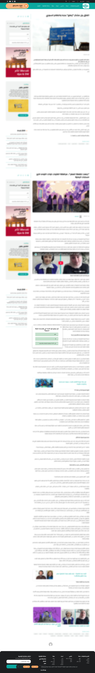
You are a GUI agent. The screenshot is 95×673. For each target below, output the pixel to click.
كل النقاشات (11, 23)
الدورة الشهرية (65, 634)
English (73, 1)
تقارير (88, 658)
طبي (80, 658)
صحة (67, 6)
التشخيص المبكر (60, 635)
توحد (83, 634)
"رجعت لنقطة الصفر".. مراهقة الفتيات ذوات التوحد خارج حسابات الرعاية (17, 165)
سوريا (87, 143)
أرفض (26, 666)
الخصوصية (81, 635)
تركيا (69, 143)
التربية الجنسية (51, 634)
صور (45, 663)
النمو (70, 634)
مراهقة (87, 634)
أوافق (35, 666)
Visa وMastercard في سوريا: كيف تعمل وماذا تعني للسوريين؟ (16, 148)
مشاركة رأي (42, 659)
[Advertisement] (60, 84)
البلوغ (40, 634)
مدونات (88, 663)
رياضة (54, 658)
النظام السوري (74, 143)
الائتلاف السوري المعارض (62, 143)
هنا (71, 135)
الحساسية (86, 635)
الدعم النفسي (53, 635)
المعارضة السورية (81, 143)
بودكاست (43, 670)
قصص (88, 661)
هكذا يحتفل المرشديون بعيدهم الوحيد (18, 134)
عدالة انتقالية (46, 6)
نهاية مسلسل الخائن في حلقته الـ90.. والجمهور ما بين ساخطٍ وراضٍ (16, 154)
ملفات (62, 660)
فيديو (62, 661)
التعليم (77, 635)
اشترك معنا (82, 1)
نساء (57, 6)
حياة (53, 6)
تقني (71, 660)
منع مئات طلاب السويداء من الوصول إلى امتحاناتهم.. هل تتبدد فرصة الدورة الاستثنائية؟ (17, 143)
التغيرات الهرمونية (58, 634)
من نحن (88, 1)
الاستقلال (35, 634)
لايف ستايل (79, 661)
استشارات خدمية (69, 658)
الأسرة (72, 635)
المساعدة (45, 634)
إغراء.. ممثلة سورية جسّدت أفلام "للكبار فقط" (17, 138)
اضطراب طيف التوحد (77, 634)
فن (54, 660)
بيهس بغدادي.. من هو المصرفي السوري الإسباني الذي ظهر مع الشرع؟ (18, 159)
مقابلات (61, 664)
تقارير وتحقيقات (75, 6)
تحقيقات (87, 660)
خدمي (62, 6)
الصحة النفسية (67, 635)
